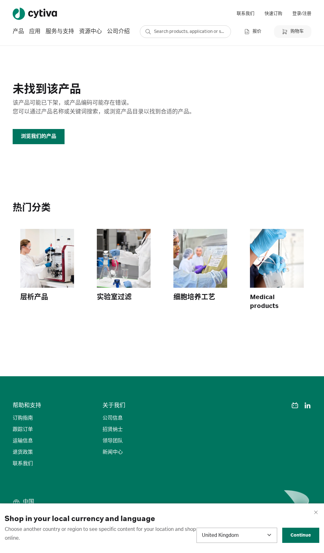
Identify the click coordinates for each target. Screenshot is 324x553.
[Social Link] (282, 405)
